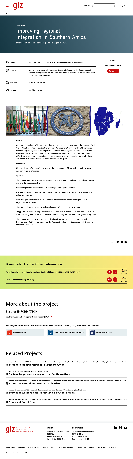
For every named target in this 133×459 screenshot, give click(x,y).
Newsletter (82, 447)
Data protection (34, 447)
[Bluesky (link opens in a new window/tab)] (120, 429)
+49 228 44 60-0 (58, 436)
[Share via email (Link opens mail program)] (125, 242)
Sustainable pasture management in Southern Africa (39, 374)
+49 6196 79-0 (83, 436)
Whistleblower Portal (67, 447)
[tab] (13, 264)
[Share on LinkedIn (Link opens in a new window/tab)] (117, 242)
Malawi (47, 73)
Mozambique (64, 73)
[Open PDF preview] (109, 272)
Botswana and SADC (42, 70)
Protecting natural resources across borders (34, 383)
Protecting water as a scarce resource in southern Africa (42, 392)
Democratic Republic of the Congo (71, 70)
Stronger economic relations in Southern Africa (36, 364)
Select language (123, 6)
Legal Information (49, 447)
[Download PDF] (115, 272)
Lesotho (32, 73)
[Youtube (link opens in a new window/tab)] (125, 429)
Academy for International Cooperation (21, 453)
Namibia (73, 73)
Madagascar (40, 73)
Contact (92, 447)
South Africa (90, 73)
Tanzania (32, 75)
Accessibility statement (107, 447)
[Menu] (7, 6)
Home (8, 13)
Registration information (15, 447)
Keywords (87, 6)
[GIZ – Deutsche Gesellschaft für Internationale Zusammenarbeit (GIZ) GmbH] (18, 6)
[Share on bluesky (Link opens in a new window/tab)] (121, 242)
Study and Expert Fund (22, 402)
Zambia (39, 75)
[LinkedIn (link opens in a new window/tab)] (115, 429)
